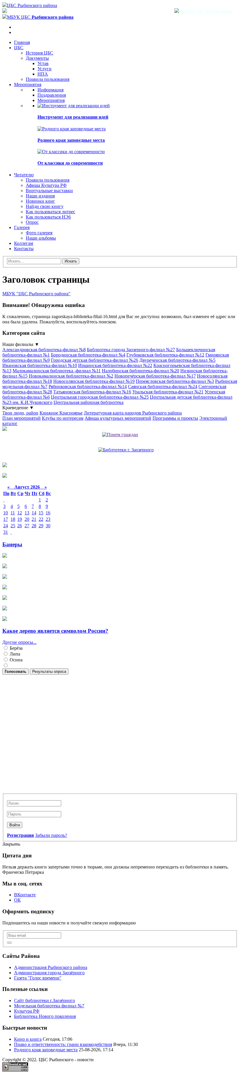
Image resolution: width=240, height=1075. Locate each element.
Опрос (32, 222)
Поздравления (51, 95)
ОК (17, 899)
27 (27, 525)
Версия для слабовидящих (206, 11)
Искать (71, 261)
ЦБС (18, 47)
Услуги (44, 68)
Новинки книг (40, 201)
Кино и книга (28, 1039)
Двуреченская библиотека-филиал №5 (177, 360)
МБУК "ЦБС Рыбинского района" (36, 293)
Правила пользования (47, 79)
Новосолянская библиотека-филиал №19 (94, 381)
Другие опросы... (19, 642)
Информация (50, 89)
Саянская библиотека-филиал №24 (162, 386)
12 (19, 512)
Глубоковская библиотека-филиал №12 (165, 354)
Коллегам (23, 243)
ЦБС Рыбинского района (32, 5)
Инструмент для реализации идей (72, 117)
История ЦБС (39, 52)
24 (5, 525)
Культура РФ (27, 1011)
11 (13, 512)
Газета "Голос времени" (37, 977)
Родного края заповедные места (71, 140)
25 (13, 525)
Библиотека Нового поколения (45, 1016)
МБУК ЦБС (40, 17)
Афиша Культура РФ (46, 185)
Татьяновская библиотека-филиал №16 (92, 391)
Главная (22, 42)
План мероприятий (21, 418)
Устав (43, 63)
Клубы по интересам (62, 418)
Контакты (24, 248)
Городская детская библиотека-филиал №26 (94, 360)
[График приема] (120, 434)
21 (34, 519)
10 (5, 512)
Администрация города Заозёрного (49, 972)
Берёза (15, 648)
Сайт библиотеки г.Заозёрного (44, 1000)
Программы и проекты (175, 418)
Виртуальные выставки (49, 190)
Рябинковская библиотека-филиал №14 (88, 386)
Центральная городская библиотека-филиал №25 (100, 397)
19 (19, 519)
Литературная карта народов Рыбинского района (133, 412)
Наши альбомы (41, 238)
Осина (15, 659)
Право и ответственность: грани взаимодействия (63, 1044)
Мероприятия (27, 84)
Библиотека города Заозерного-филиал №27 (131, 349)
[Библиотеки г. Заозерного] (126, 449)
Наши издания (40, 195)
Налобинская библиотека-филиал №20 (140, 370)
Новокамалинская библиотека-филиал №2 (71, 375)
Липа (14, 653)
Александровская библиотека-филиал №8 (44, 349)
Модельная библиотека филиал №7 (49, 1005)
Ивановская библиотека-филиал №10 (39, 365)
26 (19, 525)
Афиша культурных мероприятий (118, 418)
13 (27, 512)
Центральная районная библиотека (89, 402)
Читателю (24, 174)
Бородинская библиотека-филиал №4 (88, 354)
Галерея (22, 227)
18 (13, 519)
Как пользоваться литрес (50, 211)
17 (5, 519)
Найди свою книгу (45, 206)
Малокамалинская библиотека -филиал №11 (57, 370)
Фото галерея (39, 232)
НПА (42, 73)
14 (34, 512)
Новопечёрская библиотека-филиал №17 (155, 375)
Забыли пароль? (51, 835)
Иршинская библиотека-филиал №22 (115, 365)
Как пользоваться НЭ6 (48, 216)
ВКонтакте (25, 894)
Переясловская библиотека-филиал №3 (175, 381)
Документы (37, 58)
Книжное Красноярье (61, 412)
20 (27, 519)
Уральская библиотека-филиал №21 (167, 391)
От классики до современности (70, 163)
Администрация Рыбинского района (50, 967)
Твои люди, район (20, 412)
